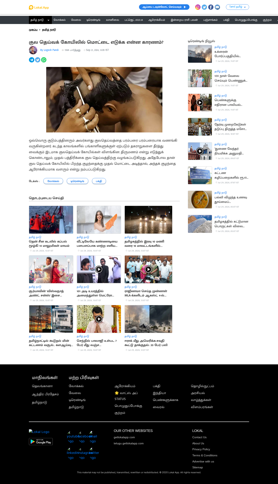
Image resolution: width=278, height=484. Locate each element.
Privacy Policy (201, 449)
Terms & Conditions (204, 455)
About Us (198, 443)
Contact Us (199, 437)
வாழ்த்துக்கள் (201, 400)
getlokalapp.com (124, 437)
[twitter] (38, 62)
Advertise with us (203, 461)
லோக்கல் (76, 386)
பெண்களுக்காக (165, 400)
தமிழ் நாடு (37, 19)
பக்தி (156, 386)
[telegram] (32, 62)
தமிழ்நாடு (39, 402)
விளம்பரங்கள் (202, 407)
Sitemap (197, 467)
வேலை (75, 393)
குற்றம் (120, 413)
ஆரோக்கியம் (125, 386)
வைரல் (158, 407)
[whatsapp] (44, 62)
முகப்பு (33, 29)
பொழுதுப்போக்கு (128, 406)
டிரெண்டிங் (77, 400)
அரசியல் (198, 393)
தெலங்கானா (42, 386)
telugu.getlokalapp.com (129, 443)
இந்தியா (159, 393)
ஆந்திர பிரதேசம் (45, 394)
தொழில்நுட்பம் (202, 386)
